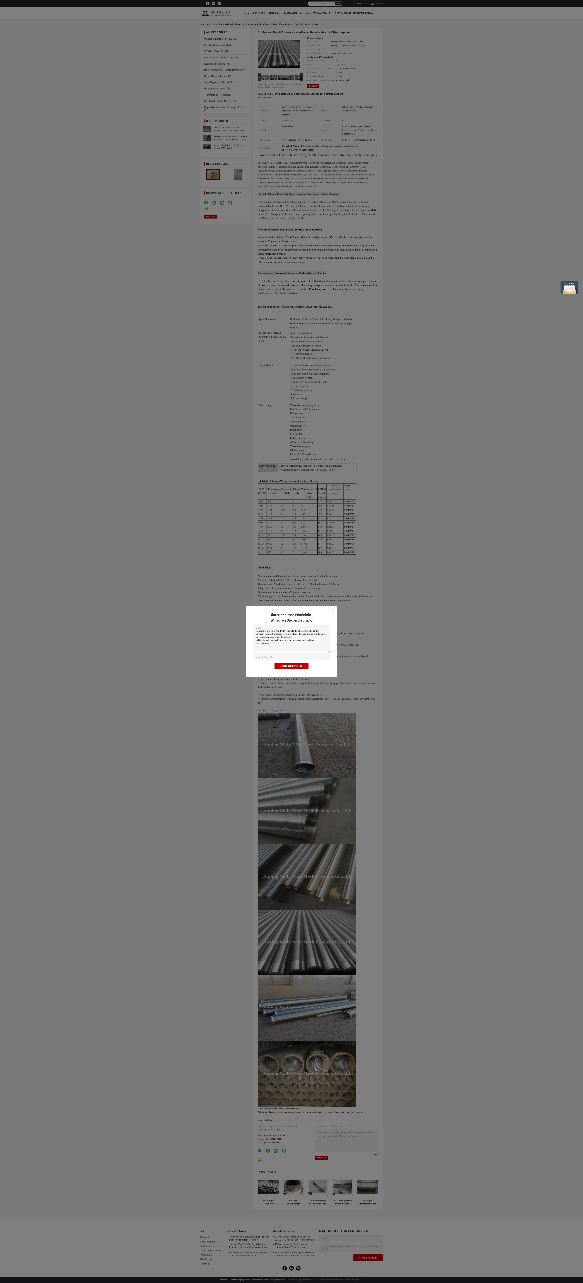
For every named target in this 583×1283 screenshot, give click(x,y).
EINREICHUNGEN (291, 666)
